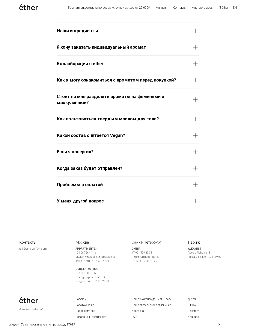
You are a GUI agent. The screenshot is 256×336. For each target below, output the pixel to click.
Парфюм (81, 299)
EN (235, 7)
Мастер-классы (202, 7)
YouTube (193, 316)
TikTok (192, 305)
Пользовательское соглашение (151, 305)
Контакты (179, 7)
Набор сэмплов (85, 310)
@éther (223, 7)
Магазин (161, 7)
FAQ (134, 316)
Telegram (193, 310)
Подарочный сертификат (91, 316)
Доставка (138, 310)
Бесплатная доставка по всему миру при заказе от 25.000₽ (109, 7)
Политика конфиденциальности (151, 299)
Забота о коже (85, 305)
